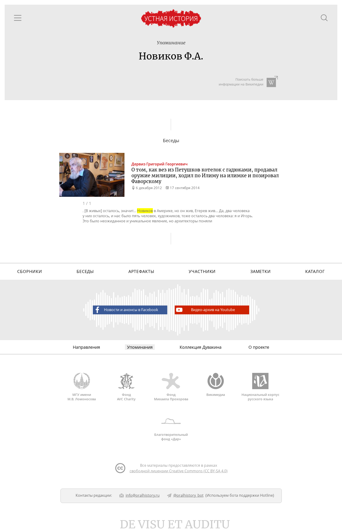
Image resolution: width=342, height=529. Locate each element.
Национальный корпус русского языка (260, 396)
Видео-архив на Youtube (213, 309)
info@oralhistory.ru (143, 495)
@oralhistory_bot (188, 495)
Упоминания (140, 347)
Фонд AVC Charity (126, 396)
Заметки (260, 271)
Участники (202, 271)
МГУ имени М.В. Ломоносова (81, 396)
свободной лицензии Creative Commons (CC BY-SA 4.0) (179, 470)
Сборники (29, 271)
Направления (86, 347)
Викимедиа (215, 394)
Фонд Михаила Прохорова (171, 396)
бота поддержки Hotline (251, 495)
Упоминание (171, 43)
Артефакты (141, 271)
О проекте (258, 347)
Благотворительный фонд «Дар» (171, 436)
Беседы (85, 271)
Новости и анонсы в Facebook (131, 309)
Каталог (315, 271)
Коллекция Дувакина (200, 347)
